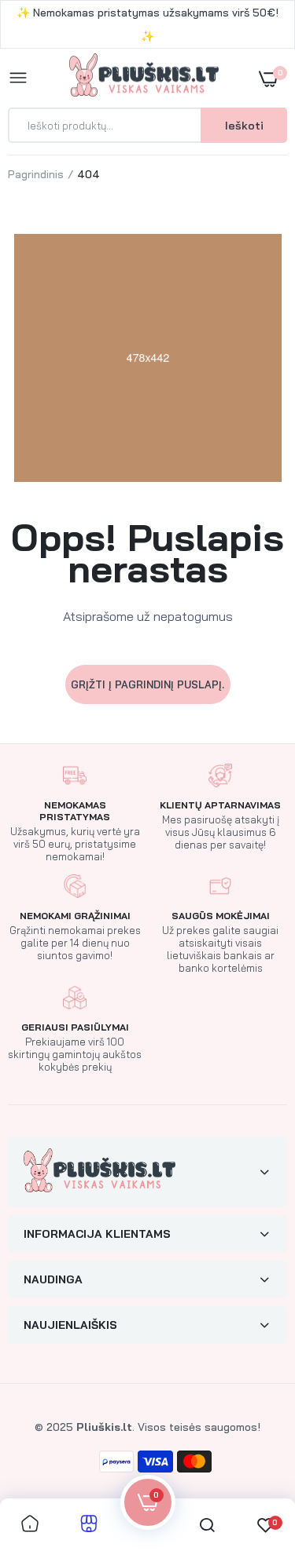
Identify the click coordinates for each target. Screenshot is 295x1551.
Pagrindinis (36, 174)
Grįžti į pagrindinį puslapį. (147, 684)
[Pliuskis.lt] (144, 78)
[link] (251, 1453)
